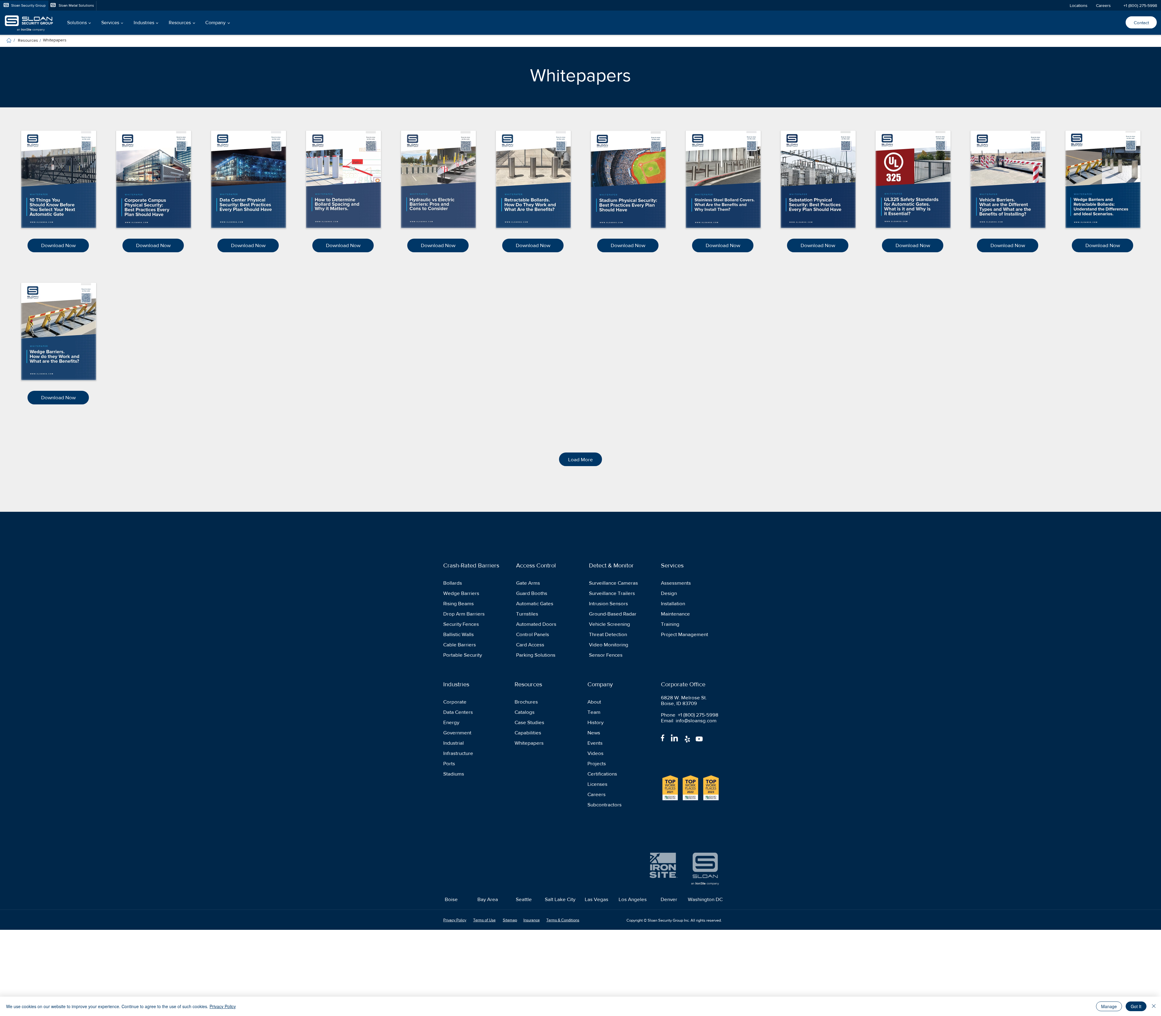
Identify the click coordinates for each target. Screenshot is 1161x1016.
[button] (78, 22)
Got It (1136, 1006)
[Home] (9, 40)
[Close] (1153, 1006)
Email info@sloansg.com (689, 720)
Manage (1109, 1006)
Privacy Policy (223, 1006)
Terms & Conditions (562, 920)
